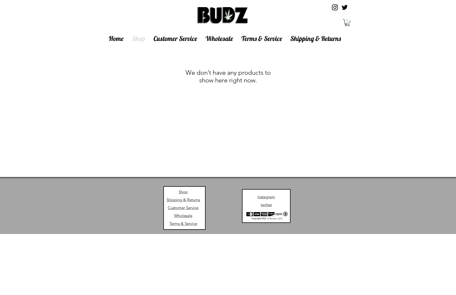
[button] (347, 22)
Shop (183, 191)
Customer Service (183, 207)
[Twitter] (345, 7)
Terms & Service (183, 223)
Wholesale (183, 215)
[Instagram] (335, 7)
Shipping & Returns (183, 199)
